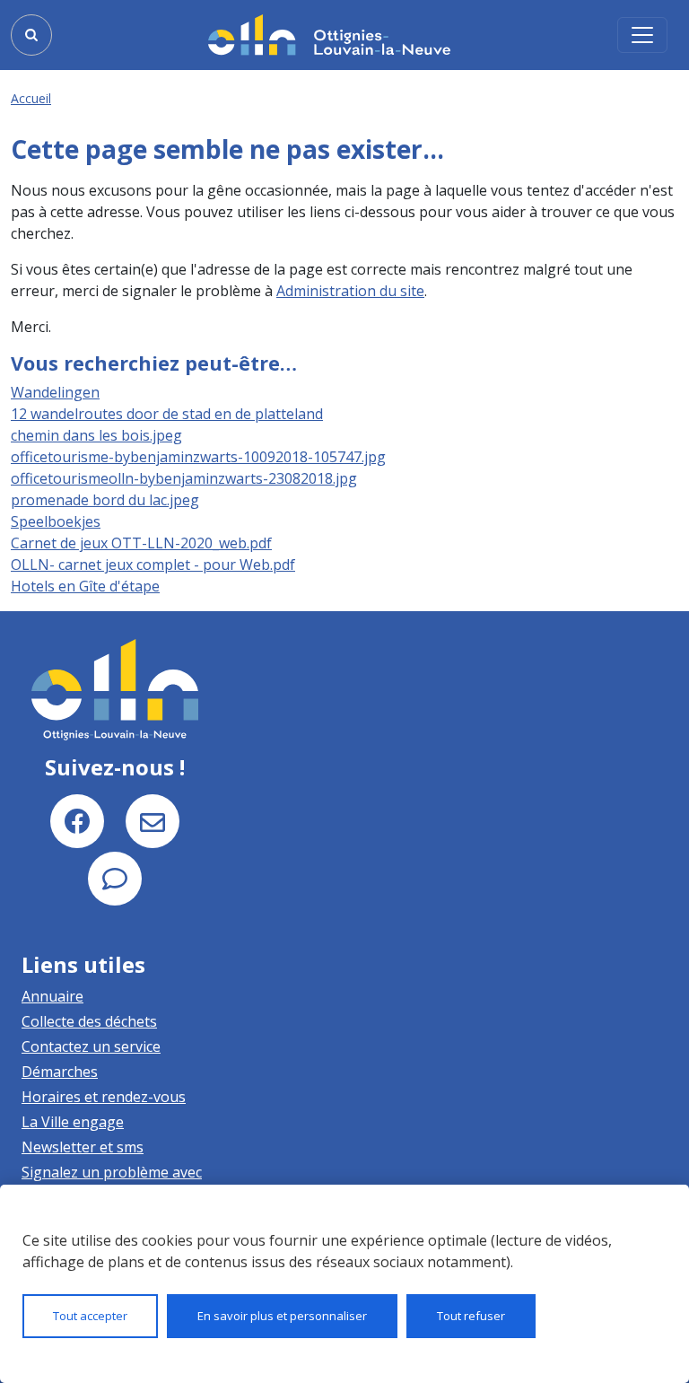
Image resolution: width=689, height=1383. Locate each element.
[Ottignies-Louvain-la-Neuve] (329, 34)
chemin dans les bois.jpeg (96, 435)
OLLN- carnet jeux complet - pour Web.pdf (153, 564)
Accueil (31, 98)
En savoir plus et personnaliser (282, 1316)
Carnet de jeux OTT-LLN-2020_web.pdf (141, 543)
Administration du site (350, 291)
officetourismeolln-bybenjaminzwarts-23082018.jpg (184, 478)
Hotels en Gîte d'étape (85, 586)
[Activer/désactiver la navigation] (642, 35)
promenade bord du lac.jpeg (105, 500)
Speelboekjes (55, 521)
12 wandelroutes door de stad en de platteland (167, 414)
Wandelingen (55, 392)
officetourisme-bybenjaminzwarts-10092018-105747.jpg (198, 457)
